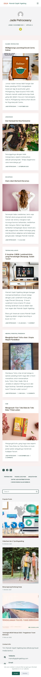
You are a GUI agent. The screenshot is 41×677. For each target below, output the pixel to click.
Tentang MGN (15, 44)
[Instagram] (3, 470)
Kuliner (7, 44)
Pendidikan (21, 333)
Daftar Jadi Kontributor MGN (20, 479)
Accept (16, 673)
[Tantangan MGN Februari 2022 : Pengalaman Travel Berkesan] (20, 611)
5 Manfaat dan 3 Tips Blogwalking (13, 541)
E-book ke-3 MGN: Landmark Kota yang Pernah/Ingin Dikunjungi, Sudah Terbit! (19, 256)
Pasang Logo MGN (20, 476)
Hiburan (7, 333)
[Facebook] (7, 470)
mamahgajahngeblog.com (18, 658)
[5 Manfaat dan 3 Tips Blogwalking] (20, 520)
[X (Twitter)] (11, 470)
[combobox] (19, 491)
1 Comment (31, 323)
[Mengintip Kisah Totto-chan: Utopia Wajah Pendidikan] (20, 356)
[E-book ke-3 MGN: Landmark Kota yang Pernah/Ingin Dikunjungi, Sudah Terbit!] (20, 275)
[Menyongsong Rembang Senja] (20, 565)
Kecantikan (8, 177)
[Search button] (36, 491)
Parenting (14, 333)
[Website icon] (20, 29)
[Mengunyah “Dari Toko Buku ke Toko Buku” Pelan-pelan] (20, 426)
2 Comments (31, 393)
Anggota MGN (32, 476)
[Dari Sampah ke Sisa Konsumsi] (20, 137)
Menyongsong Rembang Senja (12, 587)
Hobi (6, 404)
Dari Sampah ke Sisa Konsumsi (17, 121)
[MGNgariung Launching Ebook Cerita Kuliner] (20, 66)
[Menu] (38, 3)
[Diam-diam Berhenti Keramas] (20, 197)
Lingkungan (9, 117)
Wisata (16, 250)
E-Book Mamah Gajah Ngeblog (20, 482)
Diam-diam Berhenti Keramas (17, 181)
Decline (25, 673)
